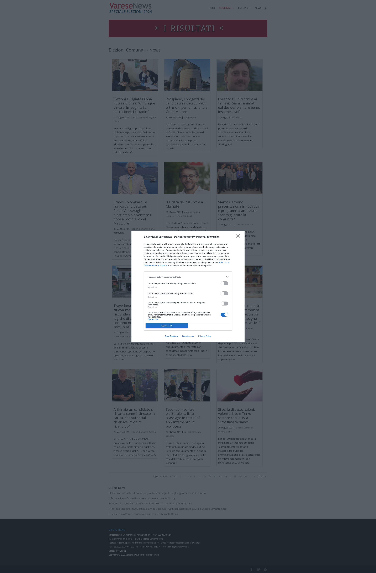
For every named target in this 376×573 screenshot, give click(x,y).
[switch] (224, 283)
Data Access (188, 336)
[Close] (239, 237)
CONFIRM (166, 326)
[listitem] (188, 276)
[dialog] (188, 286)
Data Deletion (171, 336)
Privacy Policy (204, 336)
